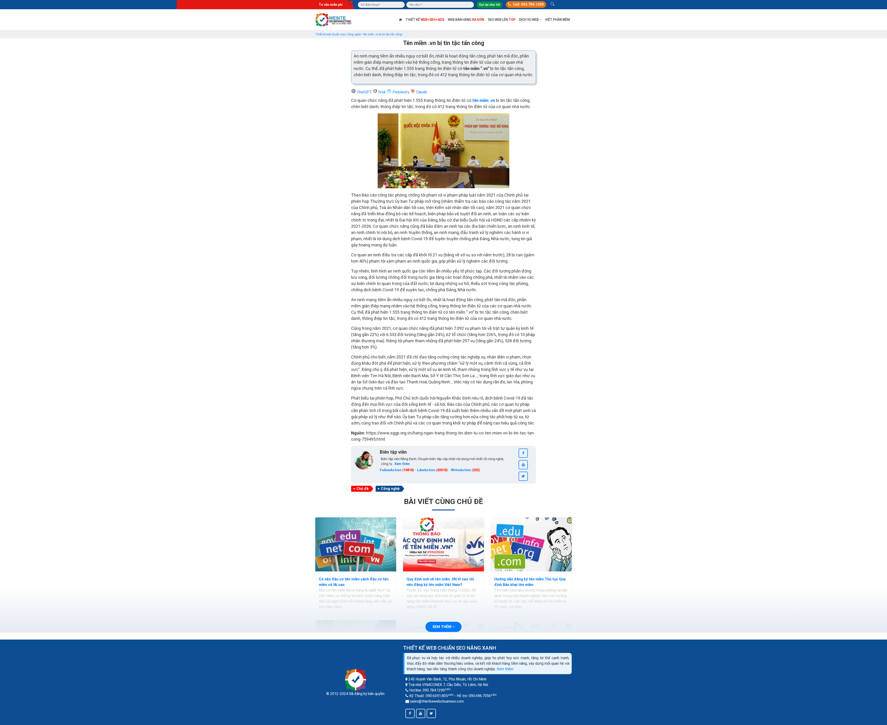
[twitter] (523, 476)
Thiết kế (425, 19)
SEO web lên (501, 19)
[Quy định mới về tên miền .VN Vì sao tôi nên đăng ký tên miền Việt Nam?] (443, 544)
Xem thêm (505, 669)
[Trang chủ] (400, 20)
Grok (382, 92)
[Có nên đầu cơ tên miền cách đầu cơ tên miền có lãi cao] (355, 544)
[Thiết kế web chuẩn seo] (333, 19)
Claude (421, 92)
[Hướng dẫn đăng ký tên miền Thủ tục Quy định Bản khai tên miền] (531, 544)
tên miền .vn (484, 100)
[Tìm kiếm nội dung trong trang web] (552, 4)
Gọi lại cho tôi (489, 4)
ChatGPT (364, 92)
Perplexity (401, 92)
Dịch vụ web (529, 19)
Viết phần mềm (557, 19)
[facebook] (523, 453)
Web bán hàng (466, 19)
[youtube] (523, 464)
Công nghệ (390, 488)
